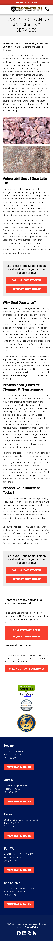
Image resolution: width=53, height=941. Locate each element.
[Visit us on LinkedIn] (24, 933)
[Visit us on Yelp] (29, 933)
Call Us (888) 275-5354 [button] (26, 280)
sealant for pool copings (15, 375)
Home (6, 43)
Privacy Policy (31, 927)
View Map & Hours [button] (19, 766)
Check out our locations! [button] (26, 668)
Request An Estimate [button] (26, 289)
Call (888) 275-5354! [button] (26, 629)
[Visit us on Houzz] (35, 933)
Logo (26, 9)
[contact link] (47, 9)
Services (15, 43)
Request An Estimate (27, 2)
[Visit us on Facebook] (19, 933)
